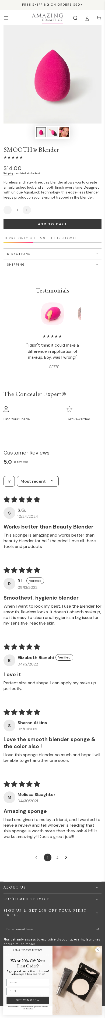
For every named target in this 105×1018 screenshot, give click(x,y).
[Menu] (6, 18)
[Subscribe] (99, 929)
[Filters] (9, 481)
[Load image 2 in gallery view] (52, 132)
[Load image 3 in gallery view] (64, 132)
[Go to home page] (47, 18)
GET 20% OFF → (28, 1000)
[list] (53, 414)
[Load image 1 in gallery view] (41, 132)
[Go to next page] (67, 857)
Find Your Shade (17, 419)
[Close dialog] (97, 949)
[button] (75, 18)
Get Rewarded (78, 419)
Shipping (8, 173)
